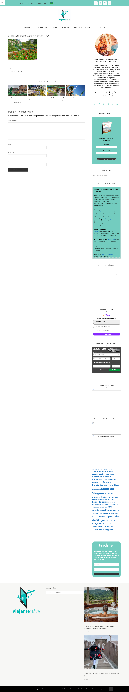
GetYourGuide (107, 254)
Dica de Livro (108, 485)
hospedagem (99, 502)
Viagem (108, 529)
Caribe (111, 474)
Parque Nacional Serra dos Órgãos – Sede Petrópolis (37, 99)
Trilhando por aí (99, 526)
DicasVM (109, 494)
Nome (10, 144)
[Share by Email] (18, 71)
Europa (98, 499)
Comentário (13, 121)
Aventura (96, 471)
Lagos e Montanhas (109, 504)
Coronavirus (98, 479)
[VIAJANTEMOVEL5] (93, 423)
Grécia (112, 499)
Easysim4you (112, 246)
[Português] (51, 3)
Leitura (100, 507)
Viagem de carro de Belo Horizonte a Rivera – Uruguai (75, 99)
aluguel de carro (97, 469)
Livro (105, 507)
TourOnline (108, 524)
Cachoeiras (104, 474)
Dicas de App (96, 489)
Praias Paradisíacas (109, 513)
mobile (102, 510)
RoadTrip (104, 516)
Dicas (116, 485)
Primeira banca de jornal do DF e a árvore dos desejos (56, 99)
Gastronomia (105, 499)
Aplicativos (108, 469)
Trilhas (110, 526)
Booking (108, 219)
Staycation (98, 524)
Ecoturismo (106, 497)
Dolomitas (96, 497)
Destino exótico (110, 479)
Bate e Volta (108, 471)
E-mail (11, 152)
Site (9, 161)
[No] (127, 689)
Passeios (110, 510)
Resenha (95, 517)
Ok (111, 689)
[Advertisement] (69, 52)
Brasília (95, 474)
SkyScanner (104, 212)
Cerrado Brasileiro (101, 476)
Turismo (97, 529)
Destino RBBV (97, 482)
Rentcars (111, 240)
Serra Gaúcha (111, 521)
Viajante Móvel (64, 15)
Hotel (108, 502)
